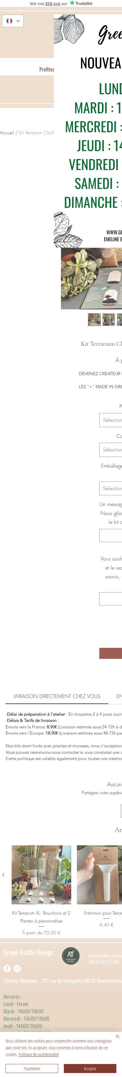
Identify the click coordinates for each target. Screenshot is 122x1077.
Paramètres (32, 1068)
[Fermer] (114, 1039)
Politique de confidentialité (39, 1054)
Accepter (90, 1068)
